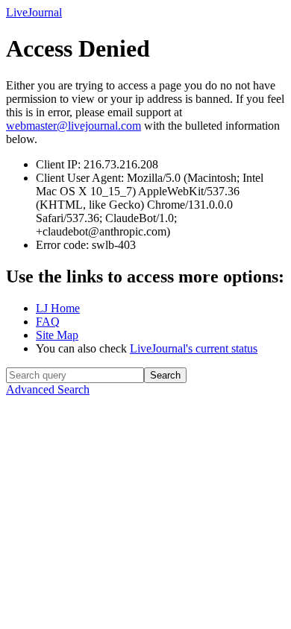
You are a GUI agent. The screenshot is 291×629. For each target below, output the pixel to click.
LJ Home (58, 308)
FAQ (48, 321)
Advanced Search (48, 389)
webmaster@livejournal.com (73, 125)
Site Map (57, 335)
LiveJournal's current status (193, 348)
